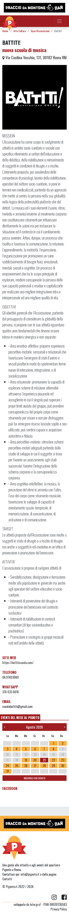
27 (35, 765)
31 (7, 771)
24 (7, 765)
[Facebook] (64, 897)
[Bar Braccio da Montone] (34, 7)
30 (62, 765)
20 (35, 760)
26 (25, 765)
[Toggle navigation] (59, 21)
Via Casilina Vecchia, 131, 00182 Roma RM (36, 57)
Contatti (7, 879)
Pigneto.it (11, 886)
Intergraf (35, 904)
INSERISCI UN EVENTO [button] (34, 778)
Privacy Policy (59, 909)
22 (53, 760)
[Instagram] (57, 897)
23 (62, 760)
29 (53, 765)
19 (26, 760)
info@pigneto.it (30, 874)
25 (16, 765)
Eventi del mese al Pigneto (20, 717)
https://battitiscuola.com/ (18, 662)
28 (44, 765)
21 (44, 760)
